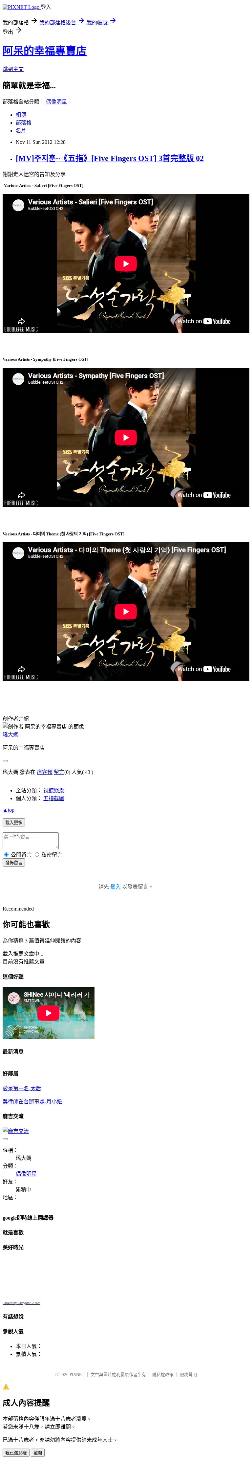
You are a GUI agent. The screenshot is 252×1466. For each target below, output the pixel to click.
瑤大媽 (10, 734)
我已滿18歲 (16, 1453)
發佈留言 (13, 862)
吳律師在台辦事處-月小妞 (32, 1101)
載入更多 (13, 822)
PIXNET (77, 1374)
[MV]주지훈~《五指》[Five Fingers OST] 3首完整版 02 (110, 158)
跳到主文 (13, 69)
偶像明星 (56, 101)
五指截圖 (53, 798)
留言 (59, 772)
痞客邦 (44, 772)
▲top (8, 810)
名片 (21, 130)
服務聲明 (188, 1374)
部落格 (24, 122)
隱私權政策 (163, 1374)
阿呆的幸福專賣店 (45, 51)
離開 (37, 1453)
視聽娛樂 (53, 790)
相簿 (21, 115)
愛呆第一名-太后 (22, 1088)
